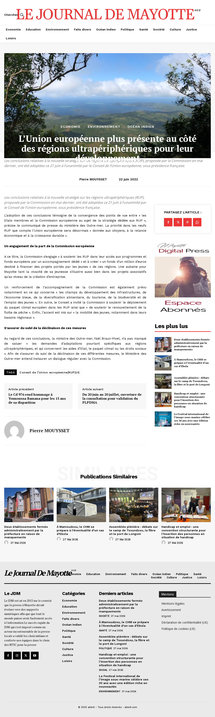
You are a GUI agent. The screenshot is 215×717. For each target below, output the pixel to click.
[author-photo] (7, 542)
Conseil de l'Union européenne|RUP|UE (50, 372)
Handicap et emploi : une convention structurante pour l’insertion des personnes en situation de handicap (190, 400)
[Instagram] (17, 655)
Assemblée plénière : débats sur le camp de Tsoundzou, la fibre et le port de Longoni (192, 381)
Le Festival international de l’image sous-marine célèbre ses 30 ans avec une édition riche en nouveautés (192, 418)
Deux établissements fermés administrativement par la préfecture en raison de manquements (192, 344)
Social (103, 669)
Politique (105, 648)
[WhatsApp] (197, 222)
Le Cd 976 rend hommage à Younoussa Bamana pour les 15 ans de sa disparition (37, 399)
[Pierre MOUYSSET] (14, 431)
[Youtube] (34, 655)
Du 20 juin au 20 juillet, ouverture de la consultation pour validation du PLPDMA (112, 399)
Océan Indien (140, 126)
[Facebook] (168, 222)
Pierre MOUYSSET (93, 179)
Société (104, 616)
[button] (14, 14)
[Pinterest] (187, 222)
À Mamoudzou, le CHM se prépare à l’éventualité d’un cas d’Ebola (191, 363)
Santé (103, 630)
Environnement (104, 126)
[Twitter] (178, 222)
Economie (71, 126)
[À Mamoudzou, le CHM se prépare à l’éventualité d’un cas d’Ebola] (163, 362)
